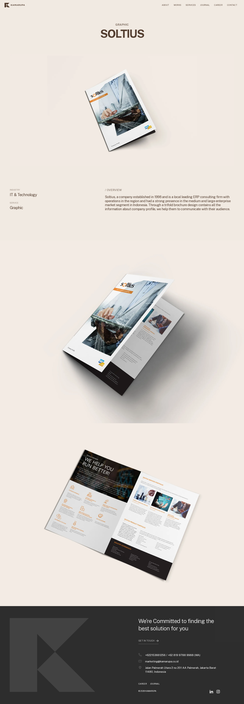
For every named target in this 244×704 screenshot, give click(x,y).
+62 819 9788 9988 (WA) (184, 655)
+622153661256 (155, 655)
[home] (15, 5)
